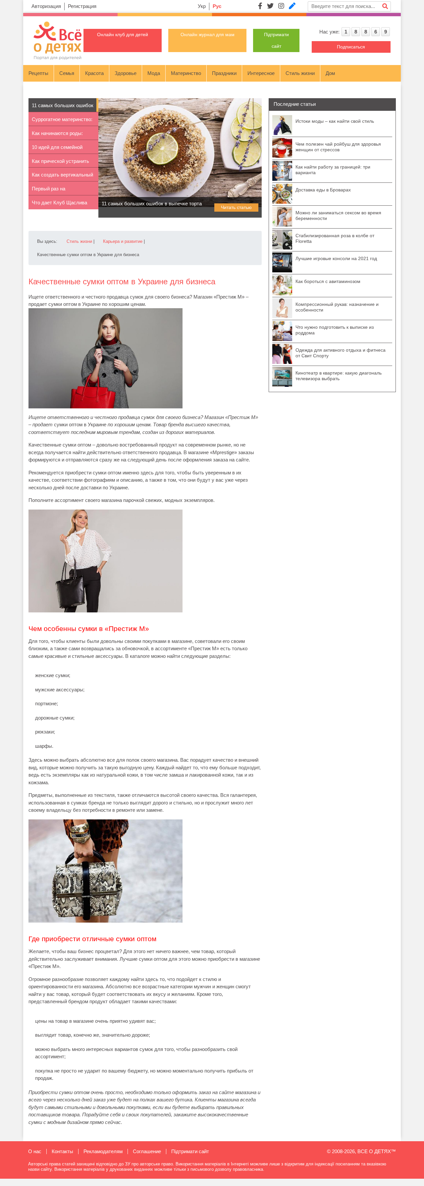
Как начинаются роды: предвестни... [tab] (57, 135)
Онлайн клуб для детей (122, 34)
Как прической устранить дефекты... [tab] (60, 163)
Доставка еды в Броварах (323, 189)
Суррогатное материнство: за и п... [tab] (62, 121)
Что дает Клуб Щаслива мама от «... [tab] (59, 204)
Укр (202, 6)
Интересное (261, 73)
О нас (34, 1151)
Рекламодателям (103, 1151)
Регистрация (82, 6)
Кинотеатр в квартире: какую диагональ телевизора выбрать (338, 375)
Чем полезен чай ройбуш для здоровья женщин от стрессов (338, 146)
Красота (94, 73)
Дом (330, 73)
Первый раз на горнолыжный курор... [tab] (56, 190)
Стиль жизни (300, 73)
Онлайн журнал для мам (208, 34)
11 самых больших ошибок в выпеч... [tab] (62, 107)
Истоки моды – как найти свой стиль (334, 121)
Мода (153, 73)
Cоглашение (147, 1151)
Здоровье (125, 73)
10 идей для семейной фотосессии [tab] (57, 149)
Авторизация (46, 6)
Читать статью (236, 207)
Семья (66, 73)
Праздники (224, 73)
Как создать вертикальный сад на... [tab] (62, 176)
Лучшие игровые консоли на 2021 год (336, 258)
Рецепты (38, 73)
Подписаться (351, 46)
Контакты (62, 1151)
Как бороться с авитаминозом (327, 281)
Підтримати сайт (190, 1151)
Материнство (186, 73)
